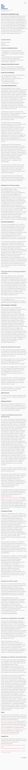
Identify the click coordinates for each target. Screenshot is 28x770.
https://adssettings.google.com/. (9, 733)
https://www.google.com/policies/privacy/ (11, 745)
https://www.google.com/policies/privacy (11, 726)
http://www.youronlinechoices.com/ (13, 499)
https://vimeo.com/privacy (7, 721)
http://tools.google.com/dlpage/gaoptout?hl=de (13, 729)
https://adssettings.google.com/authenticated (13, 748)
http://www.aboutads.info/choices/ (10, 497)
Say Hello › (23, 757)
